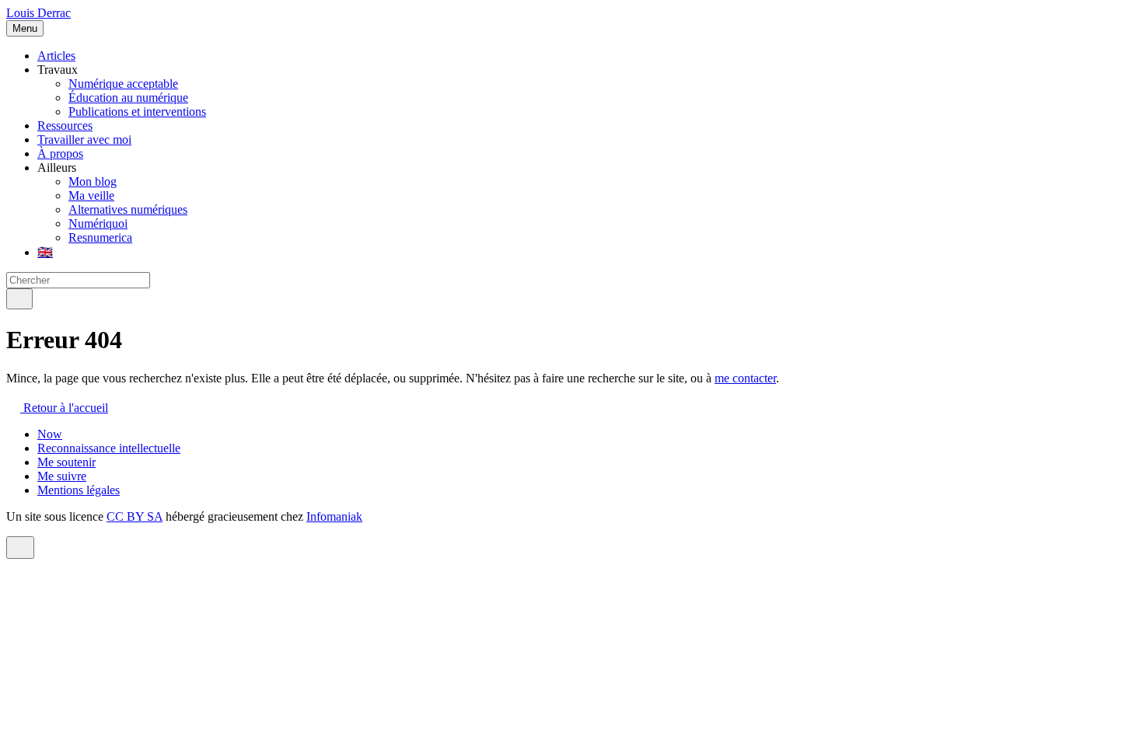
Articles (56, 55)
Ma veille (91, 195)
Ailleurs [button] (56, 167)
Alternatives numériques (127, 209)
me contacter (745, 378)
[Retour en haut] (20, 547)
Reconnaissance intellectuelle (108, 448)
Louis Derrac (38, 12)
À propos (60, 153)
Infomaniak (334, 516)
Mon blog (92, 181)
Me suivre (61, 476)
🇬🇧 (45, 252)
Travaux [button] (57, 69)
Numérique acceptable (123, 83)
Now (49, 434)
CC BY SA (135, 516)
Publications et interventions (137, 111)
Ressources (65, 125)
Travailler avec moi (84, 139)
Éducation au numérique (128, 97)
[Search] (19, 298)
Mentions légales (78, 490)
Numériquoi (98, 223)
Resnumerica (100, 237)
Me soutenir (66, 462)
